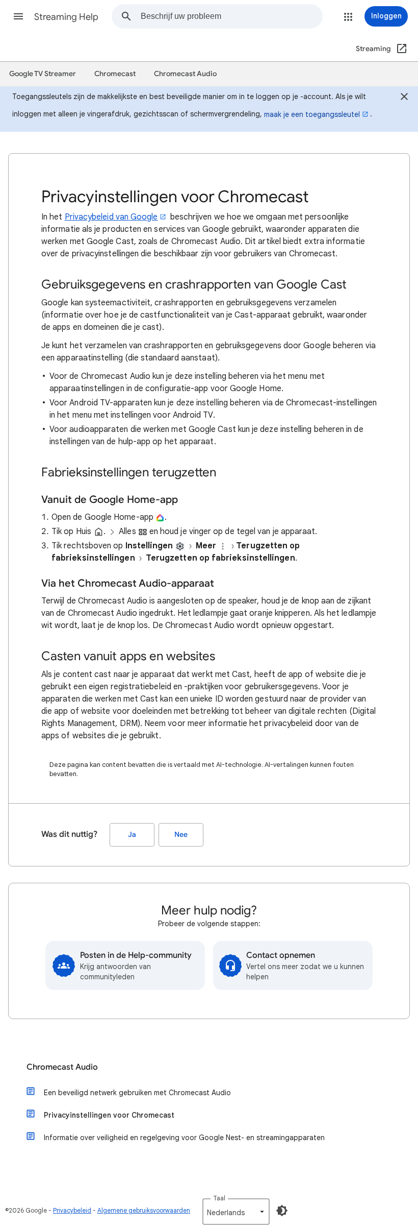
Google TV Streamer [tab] (42, 73)
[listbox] (236, 1211)
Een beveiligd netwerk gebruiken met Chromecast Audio (137, 1092)
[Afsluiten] (404, 98)
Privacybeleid (72, 1210)
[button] (18, 16)
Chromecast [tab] (115, 73)
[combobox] (231, 16)
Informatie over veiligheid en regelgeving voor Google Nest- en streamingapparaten (184, 1137)
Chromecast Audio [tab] (185, 73)
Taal (219, 1198)
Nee (181, 834)
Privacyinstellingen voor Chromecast (109, 1115)
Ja (132, 834)
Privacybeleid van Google (111, 217)
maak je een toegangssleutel (312, 114)
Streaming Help (66, 16)
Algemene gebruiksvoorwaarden (143, 1210)
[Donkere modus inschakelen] (282, 1210)
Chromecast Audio (62, 1067)
